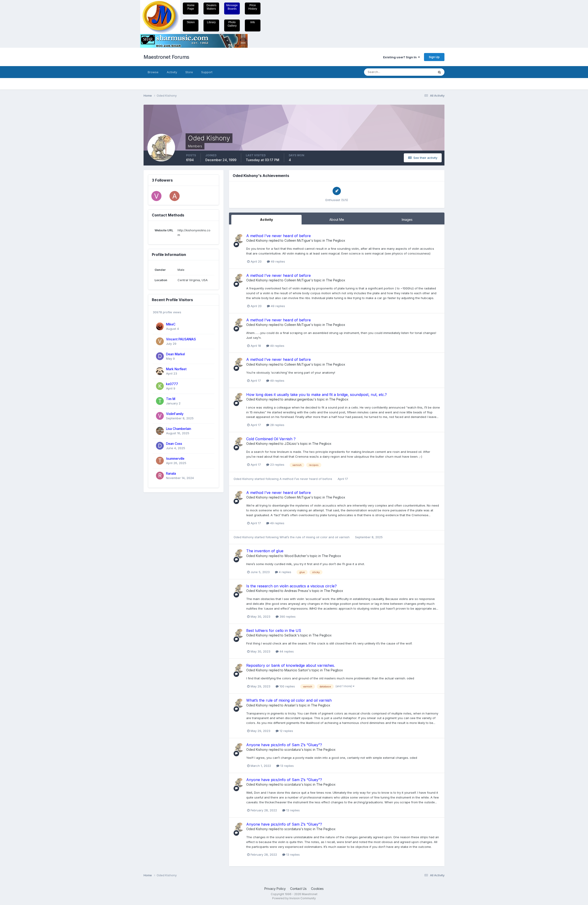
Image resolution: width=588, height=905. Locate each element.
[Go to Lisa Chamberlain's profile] (160, 431)
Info (252, 22)
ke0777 (172, 384)
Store (189, 72)
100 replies (287, 686)
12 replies (286, 731)
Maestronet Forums (166, 57)
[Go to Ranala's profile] (160, 475)
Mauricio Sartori (296, 670)
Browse (153, 72)
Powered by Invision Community (294, 898)
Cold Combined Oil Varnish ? (271, 439)
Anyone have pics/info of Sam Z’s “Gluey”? (284, 744)
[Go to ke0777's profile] (160, 386)
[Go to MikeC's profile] (160, 326)
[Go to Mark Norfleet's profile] (160, 371)
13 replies (286, 766)
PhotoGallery (232, 24)
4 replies (284, 572)
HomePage (191, 7)
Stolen (191, 22)
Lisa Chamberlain (178, 429)
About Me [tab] (336, 219)
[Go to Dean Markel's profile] (160, 356)
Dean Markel (175, 354)
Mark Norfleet (176, 369)
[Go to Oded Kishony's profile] (239, 239)
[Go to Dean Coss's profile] (160, 446)
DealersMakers (211, 7)
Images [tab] (407, 219)
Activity (172, 72)
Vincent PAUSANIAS (181, 339)
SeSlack (290, 635)
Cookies (317, 889)
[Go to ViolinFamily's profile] (156, 196)
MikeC (170, 324)
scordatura (292, 749)
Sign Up (434, 57)
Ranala (171, 473)
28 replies (276, 425)
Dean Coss (174, 443)
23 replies (276, 464)
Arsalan (289, 705)
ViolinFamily (175, 414)
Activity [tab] (266, 219)
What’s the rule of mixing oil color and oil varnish (315, 537)
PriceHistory (252, 7)
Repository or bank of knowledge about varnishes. (290, 665)
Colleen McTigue (297, 240)
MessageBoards (232, 7)
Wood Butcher (295, 556)
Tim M (170, 399)
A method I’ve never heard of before (278, 235)
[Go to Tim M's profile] (160, 401)
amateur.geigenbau (299, 399)
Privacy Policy (275, 889)
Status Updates (417, 72)
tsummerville (175, 458)
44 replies (286, 651)
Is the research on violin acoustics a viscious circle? (291, 586)
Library (211, 22)
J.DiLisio (290, 443)
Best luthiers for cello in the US (273, 630)
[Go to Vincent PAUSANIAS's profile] (160, 341)
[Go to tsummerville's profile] (160, 461)
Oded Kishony (257, 240)
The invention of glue (264, 551)
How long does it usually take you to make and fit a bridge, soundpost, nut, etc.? (316, 394)
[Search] (439, 72)
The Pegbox (335, 240)
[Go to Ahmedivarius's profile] (175, 196)
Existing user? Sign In (400, 57)
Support (206, 72)
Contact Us (298, 889)
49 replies (277, 261)
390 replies (287, 616)
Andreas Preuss (296, 591)
